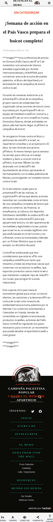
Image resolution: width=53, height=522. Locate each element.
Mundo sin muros (26, 488)
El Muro (26, 445)
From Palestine (26, 464)
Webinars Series (26, 500)
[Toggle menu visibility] (48, 3)
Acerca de (26, 426)
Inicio (26, 418)
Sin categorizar (26, 13)
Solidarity (26, 468)
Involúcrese (26, 434)
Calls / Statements (26, 472)
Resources (26, 480)
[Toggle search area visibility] (5, 3)
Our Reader (26, 496)
